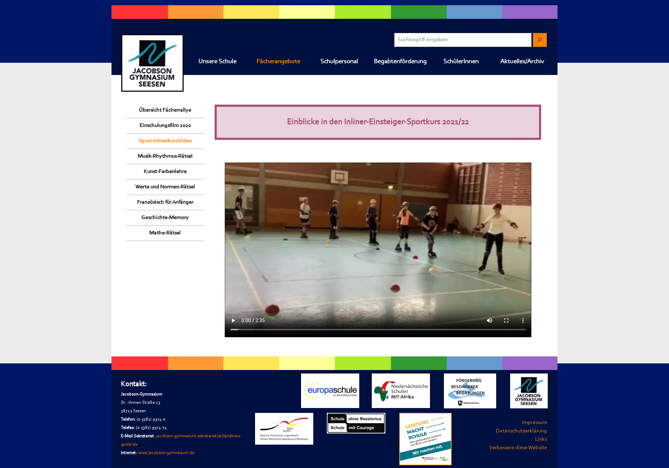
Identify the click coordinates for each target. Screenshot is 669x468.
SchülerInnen (461, 61)
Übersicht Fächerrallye (165, 110)
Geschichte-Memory (165, 217)
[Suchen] (540, 40)
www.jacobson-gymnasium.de (166, 453)
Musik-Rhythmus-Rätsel (165, 156)
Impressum (534, 422)
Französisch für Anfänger (165, 202)
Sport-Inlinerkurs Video (165, 141)
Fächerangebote (278, 61)
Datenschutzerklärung (521, 431)
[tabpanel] (184, 422)
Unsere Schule (217, 61)
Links (541, 439)
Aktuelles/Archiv (522, 61)
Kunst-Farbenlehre (165, 171)
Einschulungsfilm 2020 (165, 125)
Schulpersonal (339, 61)
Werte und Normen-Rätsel (165, 187)
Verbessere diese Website (518, 448)
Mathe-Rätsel (165, 233)
